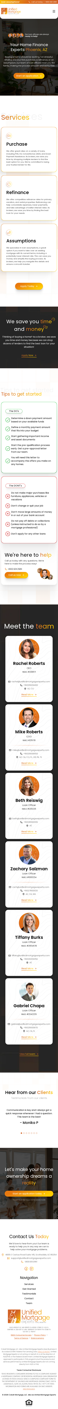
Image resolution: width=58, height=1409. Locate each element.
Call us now (14, 575)
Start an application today (27, 1193)
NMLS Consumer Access (21, 1335)
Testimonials (29, 1293)
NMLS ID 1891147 (44, 1351)
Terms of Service (21, 1338)
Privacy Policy (40, 1335)
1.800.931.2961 (15, 569)
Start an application (27, 75)
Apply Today (27, 286)
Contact (29, 1298)
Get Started (29, 1289)
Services (29, 1284)
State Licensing (37, 1338)
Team (29, 1303)
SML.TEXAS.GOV (29, 1389)
